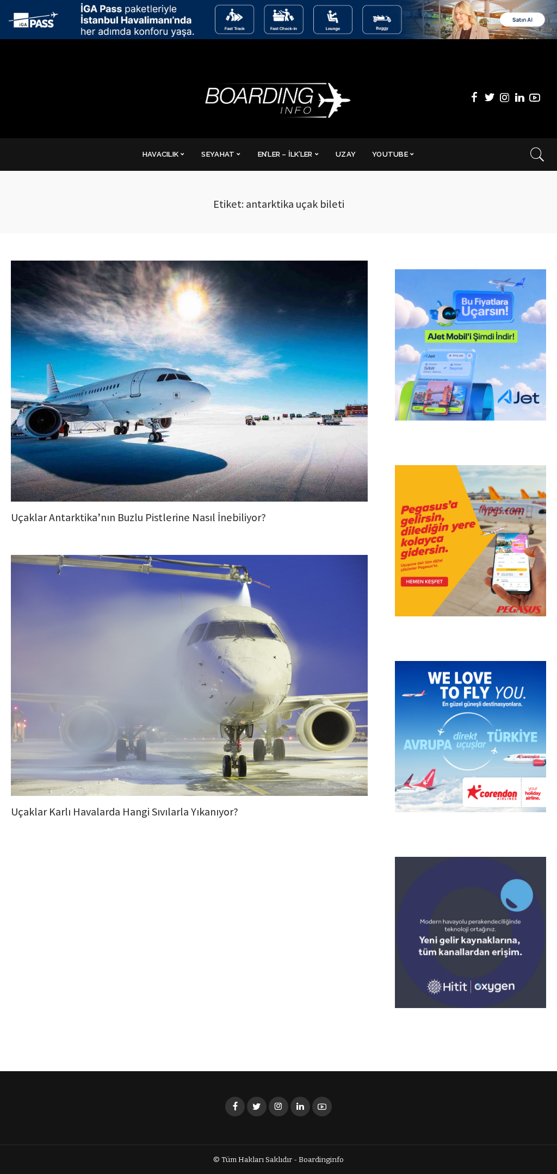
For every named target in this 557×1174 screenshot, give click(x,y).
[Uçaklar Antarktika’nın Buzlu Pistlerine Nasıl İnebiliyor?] (189, 381)
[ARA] (537, 154)
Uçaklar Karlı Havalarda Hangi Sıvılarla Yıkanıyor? (124, 813)
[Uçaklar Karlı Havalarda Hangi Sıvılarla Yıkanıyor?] (189, 675)
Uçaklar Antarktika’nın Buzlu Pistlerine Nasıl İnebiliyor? (138, 519)
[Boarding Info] (278, 97)
